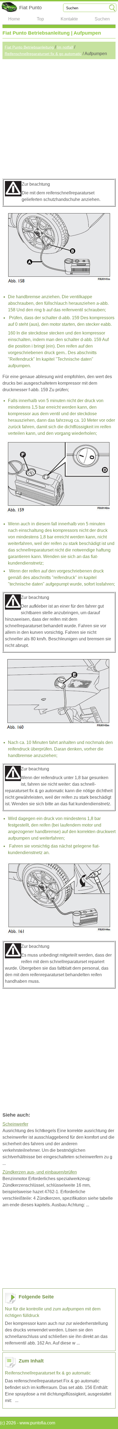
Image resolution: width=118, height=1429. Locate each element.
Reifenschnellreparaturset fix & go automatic (43, 54)
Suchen (102, 19)
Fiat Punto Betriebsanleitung (29, 47)
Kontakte (69, 19)
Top (40, 19)
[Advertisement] (59, 117)
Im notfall (65, 47)
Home (14, 19)
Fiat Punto (30, 7)
